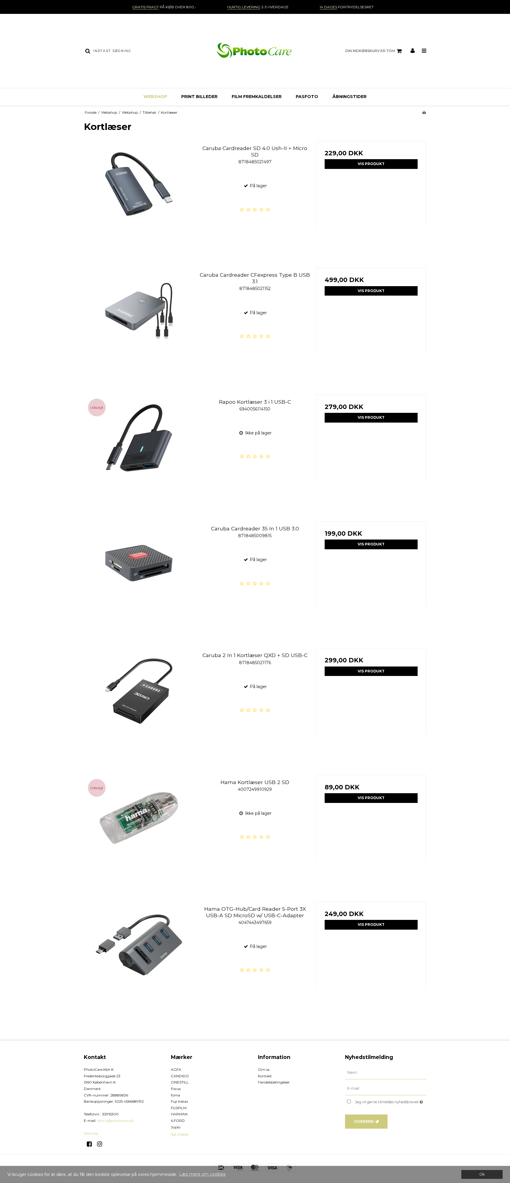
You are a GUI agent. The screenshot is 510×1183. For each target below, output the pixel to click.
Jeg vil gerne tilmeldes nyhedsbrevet (390, 1100)
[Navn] (385, 1072)
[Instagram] (101, 1144)
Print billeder (199, 96)
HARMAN (179, 1114)
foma (175, 1095)
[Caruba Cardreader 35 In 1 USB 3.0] (139, 576)
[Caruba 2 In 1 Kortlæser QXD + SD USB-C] (139, 703)
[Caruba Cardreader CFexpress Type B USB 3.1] (139, 323)
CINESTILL (180, 1082)
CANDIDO (180, 1076)
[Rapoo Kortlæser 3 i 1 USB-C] (139, 450)
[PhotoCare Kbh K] (255, 51)
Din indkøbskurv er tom (370, 50)
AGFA (176, 1069)
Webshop (155, 96)
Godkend (364, 1121)
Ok (482, 1174)
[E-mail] (385, 1088)
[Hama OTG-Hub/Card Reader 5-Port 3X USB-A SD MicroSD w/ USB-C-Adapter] (139, 957)
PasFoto (307, 96)
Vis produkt (371, 164)
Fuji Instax (179, 1101)
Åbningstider (349, 96)
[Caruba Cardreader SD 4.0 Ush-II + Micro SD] (139, 196)
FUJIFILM (179, 1108)
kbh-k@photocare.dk (115, 1120)
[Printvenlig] (424, 112)
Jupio (175, 1127)
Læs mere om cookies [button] (202, 1174)
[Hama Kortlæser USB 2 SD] (139, 830)
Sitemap (91, 1133)
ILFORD (178, 1120)
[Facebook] (91, 1144)
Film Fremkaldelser (257, 96)
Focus (176, 1088)
